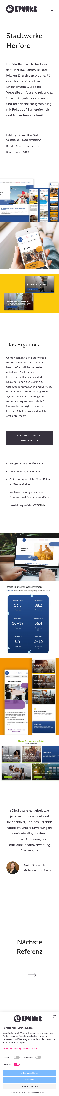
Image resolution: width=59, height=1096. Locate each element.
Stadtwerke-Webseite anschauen (29, 438)
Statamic (44, 505)
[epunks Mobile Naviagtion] (51, 9)
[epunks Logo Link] (22, 9)
